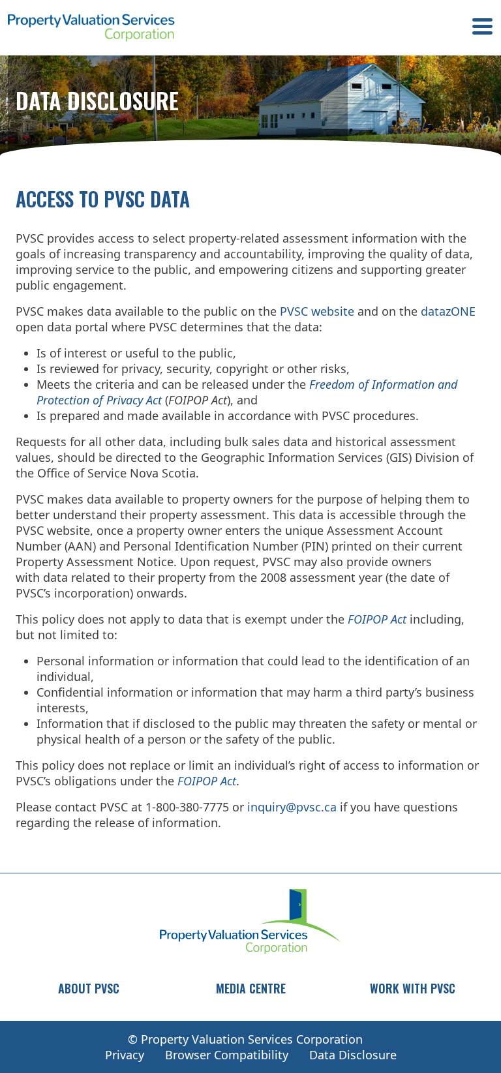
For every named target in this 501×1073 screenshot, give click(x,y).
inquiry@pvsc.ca (292, 807)
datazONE (448, 311)
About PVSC (88, 988)
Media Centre (251, 988)
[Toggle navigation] (482, 28)
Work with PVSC (412, 988)
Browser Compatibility (226, 1055)
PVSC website (317, 311)
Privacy (124, 1055)
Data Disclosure (353, 1055)
